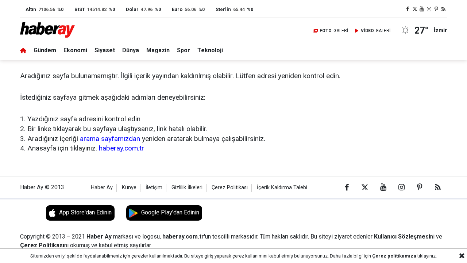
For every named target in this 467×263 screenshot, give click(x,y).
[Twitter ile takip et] (414, 9)
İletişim (154, 187)
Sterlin (223, 9)
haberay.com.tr (121, 148)
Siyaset (104, 50)
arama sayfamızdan (110, 138)
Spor (183, 50)
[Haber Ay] (52, 30)
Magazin (158, 50)
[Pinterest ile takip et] (436, 9)
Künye (129, 187)
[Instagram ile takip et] (429, 9)
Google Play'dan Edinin (170, 212)
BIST (79, 9)
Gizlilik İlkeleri (186, 187)
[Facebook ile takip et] (407, 9)
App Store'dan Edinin (85, 212)
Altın (31, 9)
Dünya (130, 50)
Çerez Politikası (230, 187)
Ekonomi (75, 50)
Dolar (132, 9)
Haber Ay (102, 187)
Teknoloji (210, 50)
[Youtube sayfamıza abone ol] (422, 9)
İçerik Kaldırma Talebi (282, 187)
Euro (177, 9)
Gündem (45, 50)
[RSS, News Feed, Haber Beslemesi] (443, 9)
